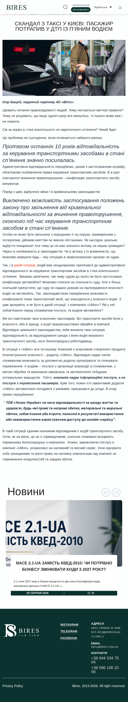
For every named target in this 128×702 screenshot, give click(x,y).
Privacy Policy (12, 686)
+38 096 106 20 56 (80, 5)
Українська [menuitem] (100, 7)
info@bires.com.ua (104, 647)
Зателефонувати (81, 9)
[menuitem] (103, 7)
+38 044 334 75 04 (105, 660)
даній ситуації (24, 265)
